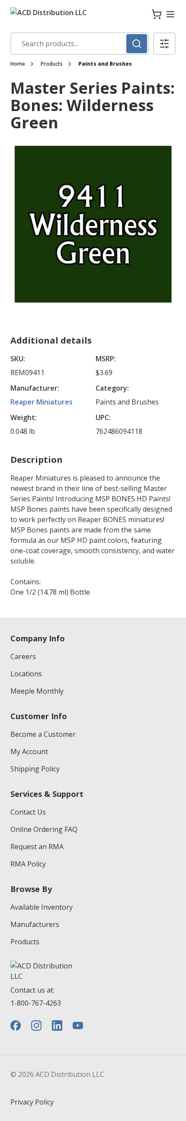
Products (52, 64)
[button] (164, 43)
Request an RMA (37, 846)
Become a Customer (43, 734)
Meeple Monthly (37, 691)
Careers (23, 656)
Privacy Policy (32, 1102)
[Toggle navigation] (170, 14)
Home (17, 64)
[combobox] (79, 43)
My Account (29, 751)
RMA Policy (28, 864)
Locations (26, 673)
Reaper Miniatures (41, 402)
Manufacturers (34, 924)
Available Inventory (41, 907)
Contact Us (28, 812)
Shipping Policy (35, 769)
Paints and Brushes (105, 64)
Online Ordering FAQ (43, 829)
